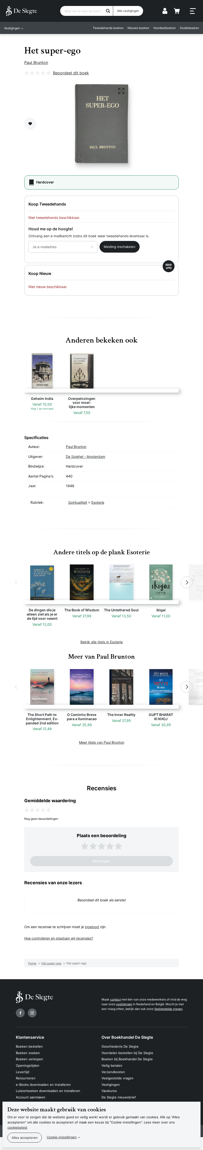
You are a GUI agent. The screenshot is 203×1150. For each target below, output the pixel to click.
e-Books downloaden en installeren (43, 1085)
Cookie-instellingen (62, 1137)
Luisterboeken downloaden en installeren (48, 1091)
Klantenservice (30, 1037)
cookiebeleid (17, 1127)
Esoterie (97, 502)
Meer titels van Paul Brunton (101, 742)
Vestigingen (111, 1085)
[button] (16, 582)
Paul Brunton (36, 62)
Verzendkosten (113, 1072)
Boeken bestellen (29, 1046)
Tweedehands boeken (108, 28)
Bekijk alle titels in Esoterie (101, 642)
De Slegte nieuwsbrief (119, 1097)
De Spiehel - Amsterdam (85, 456)
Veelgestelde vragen (168, 1009)
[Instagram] (32, 1013)
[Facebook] (20, 1013)
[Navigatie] (193, 11)
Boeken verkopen (29, 1059)
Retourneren (25, 1078)
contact (115, 999)
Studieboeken (189, 28)
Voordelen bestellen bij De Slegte (127, 1053)
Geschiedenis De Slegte (120, 1046)
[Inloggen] (165, 11)
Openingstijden (27, 1065)
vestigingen (124, 1004)
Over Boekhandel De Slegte (127, 1037)
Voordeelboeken (164, 28)
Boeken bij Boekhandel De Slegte (127, 1059)
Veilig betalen (112, 1065)
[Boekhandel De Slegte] (21, 11)
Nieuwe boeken (138, 28)
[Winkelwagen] (177, 11)
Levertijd (22, 1072)
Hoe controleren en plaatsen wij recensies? (58, 938)
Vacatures (109, 1091)
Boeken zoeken (28, 1053)
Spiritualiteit (77, 502)
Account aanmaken (30, 1097)
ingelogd (92, 927)
